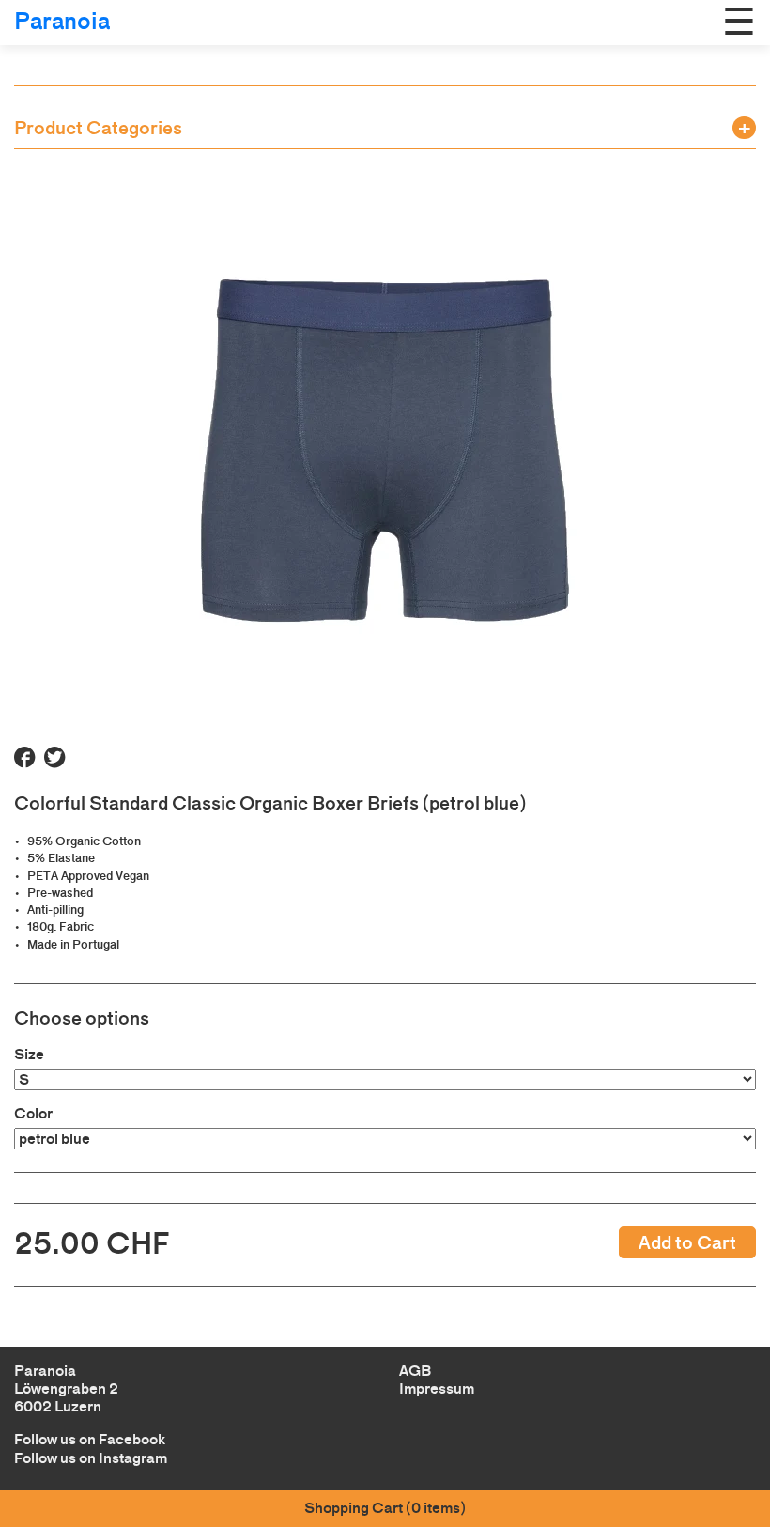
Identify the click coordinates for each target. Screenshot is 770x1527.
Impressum (436, 1388)
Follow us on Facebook (89, 1439)
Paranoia (62, 21)
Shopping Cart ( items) (385, 1508)
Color (33, 1113)
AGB (415, 1371)
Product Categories (98, 127)
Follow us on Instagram (90, 1458)
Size (29, 1054)
